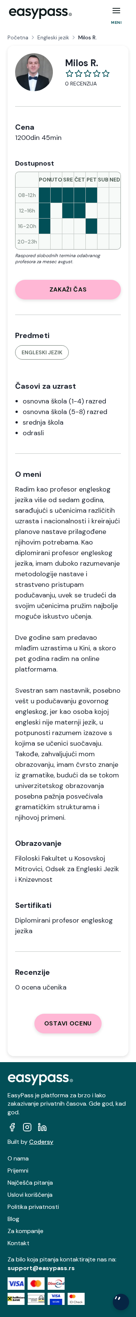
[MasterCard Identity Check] (76, 1299)
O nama (18, 1158)
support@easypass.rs (41, 1268)
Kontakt (18, 1243)
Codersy (41, 1142)
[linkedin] (42, 1127)
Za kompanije (25, 1231)
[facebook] (12, 1127)
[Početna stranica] (40, 13)
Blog (13, 1219)
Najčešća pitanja (30, 1183)
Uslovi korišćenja (30, 1195)
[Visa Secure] (56, 1299)
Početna (18, 37)
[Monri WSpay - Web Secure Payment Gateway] (36, 1299)
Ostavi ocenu (68, 1023)
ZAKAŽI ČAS (68, 289)
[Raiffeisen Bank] (16, 1299)
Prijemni (18, 1170)
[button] (116, 11)
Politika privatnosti (33, 1207)
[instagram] (27, 1127)
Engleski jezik (53, 37)
